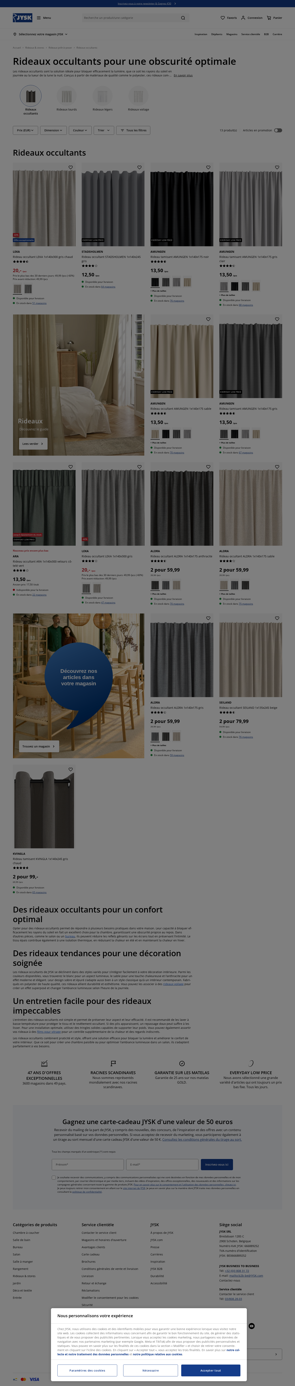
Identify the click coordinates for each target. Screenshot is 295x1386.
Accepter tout (210, 1370)
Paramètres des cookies (87, 1370)
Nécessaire (150, 1370)
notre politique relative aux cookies (157, 1354)
